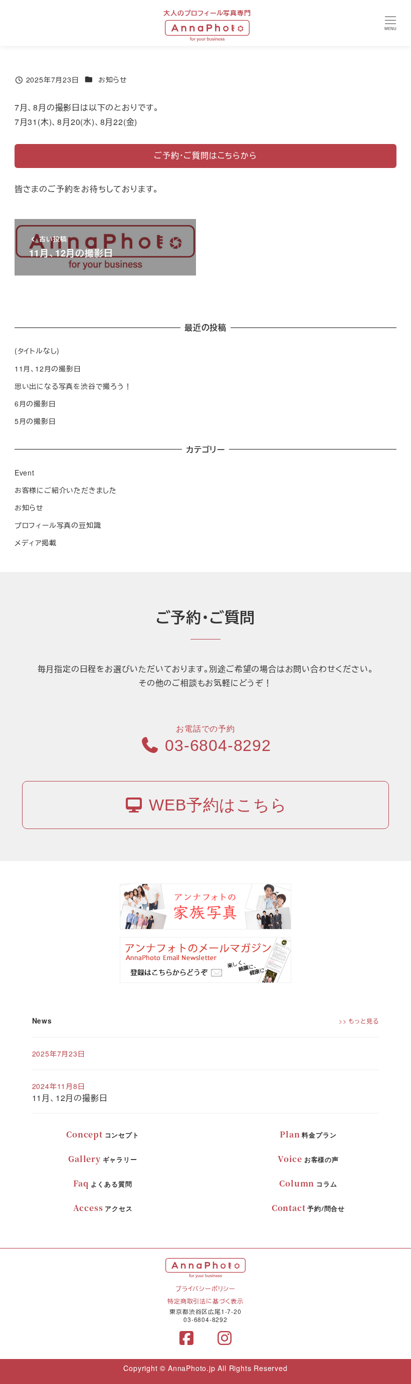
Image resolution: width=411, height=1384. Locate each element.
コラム (308, 1184)
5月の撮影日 (35, 421)
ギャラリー (102, 1159)
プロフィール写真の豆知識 (58, 525)
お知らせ (112, 79)
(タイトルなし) (37, 351)
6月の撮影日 (35, 403)
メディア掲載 (36, 543)
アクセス (103, 1208)
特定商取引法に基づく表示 (205, 1300)
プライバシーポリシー (205, 1288)
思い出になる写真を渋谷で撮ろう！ (73, 386)
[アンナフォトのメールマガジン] (205, 959)
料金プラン (308, 1135)
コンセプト (102, 1135)
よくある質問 (102, 1184)
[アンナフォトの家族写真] (205, 905)
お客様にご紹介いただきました (66, 490)
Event (25, 473)
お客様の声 (308, 1159)
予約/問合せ (308, 1208)
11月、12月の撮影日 (48, 369)
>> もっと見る (359, 1020)
